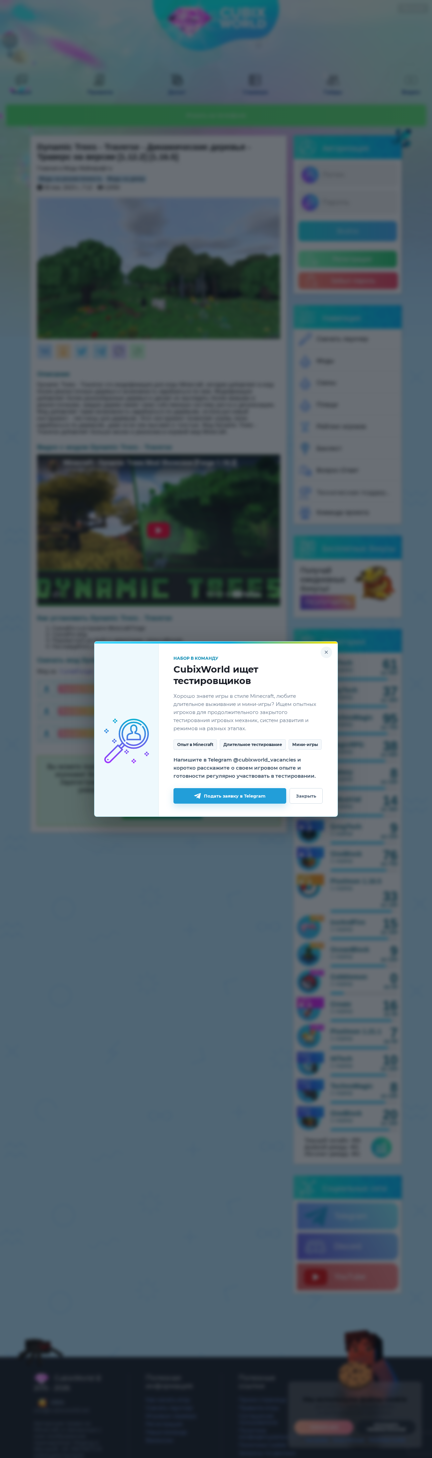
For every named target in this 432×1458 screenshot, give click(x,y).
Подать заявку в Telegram (235, 796)
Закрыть (306, 796)
